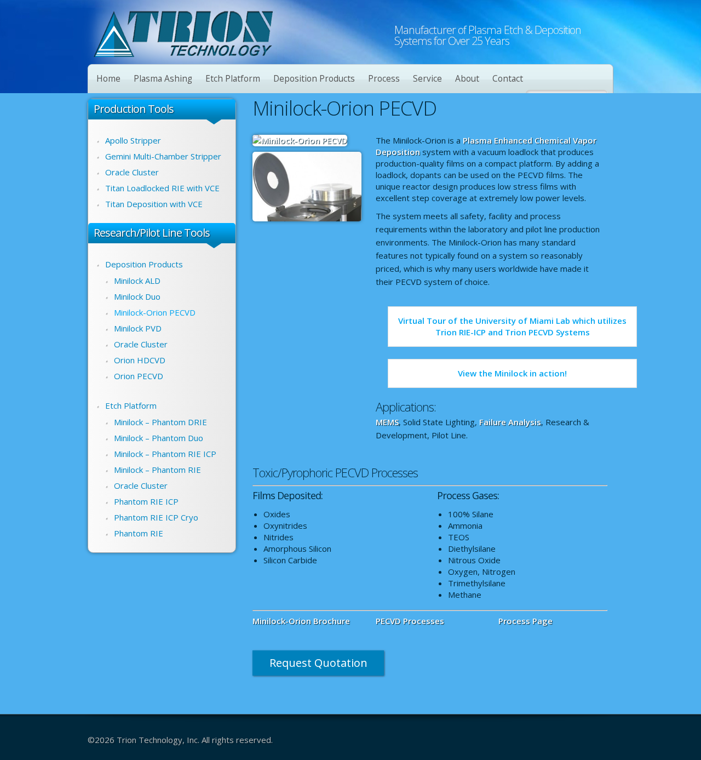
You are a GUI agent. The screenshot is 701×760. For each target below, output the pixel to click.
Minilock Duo (137, 296)
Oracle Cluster (132, 172)
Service (427, 78)
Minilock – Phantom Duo (158, 437)
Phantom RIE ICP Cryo (156, 517)
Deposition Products (314, 78)
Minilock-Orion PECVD (155, 312)
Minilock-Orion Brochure (301, 620)
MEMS (387, 421)
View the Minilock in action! (512, 373)
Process (384, 78)
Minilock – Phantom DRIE (160, 421)
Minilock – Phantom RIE (157, 469)
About (467, 78)
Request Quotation (318, 662)
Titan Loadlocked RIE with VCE (162, 187)
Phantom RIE (138, 533)
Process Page (525, 620)
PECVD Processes (410, 620)
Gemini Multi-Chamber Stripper (163, 156)
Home (108, 78)
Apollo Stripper (133, 140)
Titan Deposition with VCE (154, 203)
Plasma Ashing (163, 78)
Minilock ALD (137, 280)
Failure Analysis (510, 421)
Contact (507, 78)
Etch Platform (232, 78)
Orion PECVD (138, 375)
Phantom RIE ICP (146, 501)
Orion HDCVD (139, 360)
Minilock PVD (138, 328)
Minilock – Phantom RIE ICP (165, 453)
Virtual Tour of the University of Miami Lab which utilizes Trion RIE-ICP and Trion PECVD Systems (512, 326)
